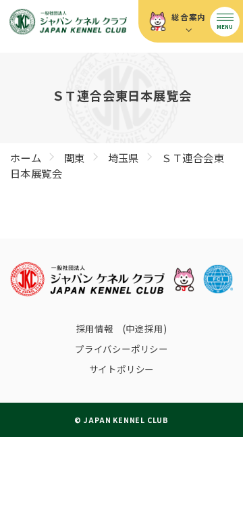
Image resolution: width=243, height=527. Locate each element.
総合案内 (188, 16)
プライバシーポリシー (121, 348)
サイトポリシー (122, 369)
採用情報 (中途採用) (121, 328)
